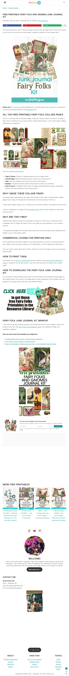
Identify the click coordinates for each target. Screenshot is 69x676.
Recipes (58, 662)
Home (5, 8)
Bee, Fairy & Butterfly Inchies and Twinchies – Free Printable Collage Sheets (30, 344)
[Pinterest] (40, 531)
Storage (58, 664)
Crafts (58, 659)
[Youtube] (34, 531)
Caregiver (58, 666)
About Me (10, 664)
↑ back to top (34, 650)
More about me (34, 569)
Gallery (10, 666)
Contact (10, 662)
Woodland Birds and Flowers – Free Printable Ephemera (23, 339)
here (20, 279)
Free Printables (13, 8)
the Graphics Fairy (33, 209)
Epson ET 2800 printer (23, 260)
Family (58, 669)
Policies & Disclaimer (11, 659)
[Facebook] (29, 531)
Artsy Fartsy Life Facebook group (30, 327)
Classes (34, 664)
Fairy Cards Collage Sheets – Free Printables (20, 341)
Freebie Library (34, 662)
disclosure (29, 109)
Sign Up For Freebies (34, 659)
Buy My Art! (34, 666)
